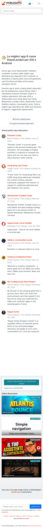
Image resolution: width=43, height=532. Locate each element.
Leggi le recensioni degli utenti (22, 123)
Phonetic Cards (14, 135)
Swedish (36, 516)
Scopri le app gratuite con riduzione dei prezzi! (21, 382)
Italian (18, 516)
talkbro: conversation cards (19, 240)
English (6, 516)
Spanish (12, 516)
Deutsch (30, 516)
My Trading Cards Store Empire (21, 282)
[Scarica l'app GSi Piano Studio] (21, 468)
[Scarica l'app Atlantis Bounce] (21, 407)
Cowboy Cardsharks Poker (19, 257)
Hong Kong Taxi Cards (17, 165)
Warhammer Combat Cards (19, 196)
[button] (31, 3)
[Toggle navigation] (39, 3)
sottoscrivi (35, 506)
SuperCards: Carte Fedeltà (19, 223)
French (24, 516)
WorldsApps (26, 518)
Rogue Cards (13, 312)
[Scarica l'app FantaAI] (21, 449)
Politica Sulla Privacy (34, 526)
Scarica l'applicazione (22, 119)
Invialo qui (15, 492)
